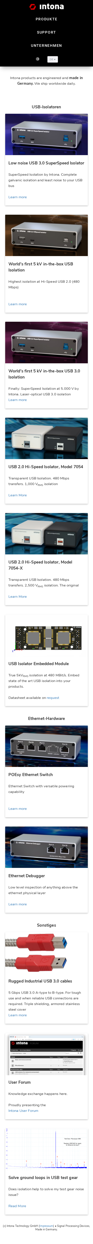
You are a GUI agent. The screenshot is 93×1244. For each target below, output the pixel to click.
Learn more (17, 197)
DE (52, 59)
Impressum (46, 1226)
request (53, 697)
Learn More (17, 495)
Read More (17, 1205)
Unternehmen (46, 45)
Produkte (47, 19)
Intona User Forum (23, 1110)
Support (46, 32)
